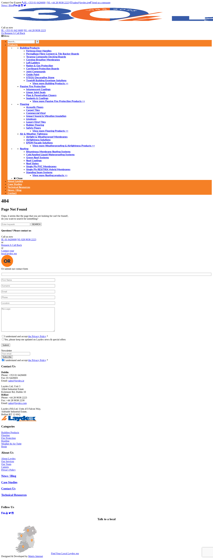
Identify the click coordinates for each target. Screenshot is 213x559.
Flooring (5, 435)
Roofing (5, 441)
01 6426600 (9, 239)
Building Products (10, 432)
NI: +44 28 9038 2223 (58, 2)
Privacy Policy (8, 469)
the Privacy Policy (37, 336)
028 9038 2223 (26, 239)
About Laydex (8, 458)
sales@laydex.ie (80, 2)
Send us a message (100, 2)
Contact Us (8, 488)
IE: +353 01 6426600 (34, 2)
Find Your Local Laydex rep (65, 553)
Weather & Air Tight (11, 443)
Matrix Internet (35, 556)
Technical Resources (14, 495)
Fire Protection (8, 438)
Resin (4, 446)
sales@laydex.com (17, 403)
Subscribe (7, 357)
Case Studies (9, 482)
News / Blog (8, 476)
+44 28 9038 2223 (35, 30)
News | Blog (7, 5)
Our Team (6, 464)
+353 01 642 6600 (12, 30)
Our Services (7, 461)
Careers (5, 467)
